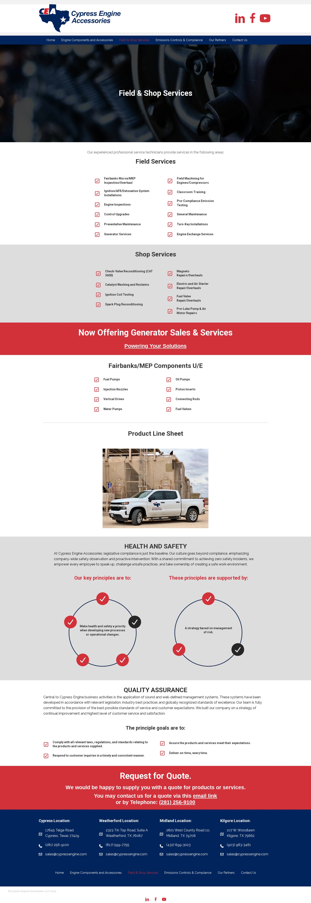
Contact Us (248, 872)
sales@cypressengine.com (126, 854)
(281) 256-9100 (177, 802)
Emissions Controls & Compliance (187, 872)
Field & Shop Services (143, 872)
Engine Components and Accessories (96, 872)
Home (59, 872)
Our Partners (226, 872)
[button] (240, 18)
